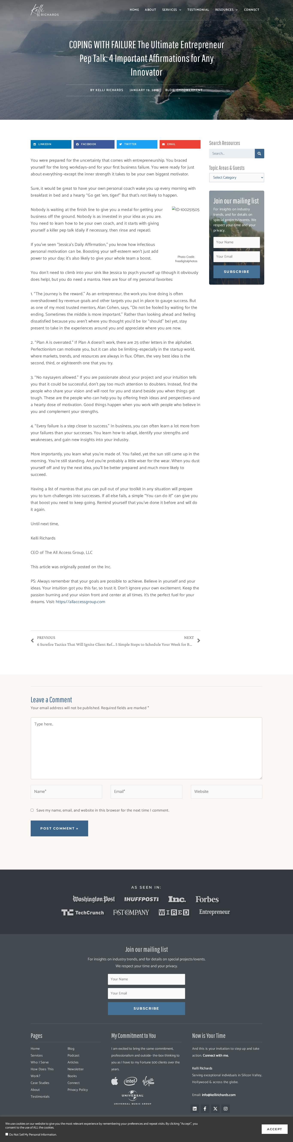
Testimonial (198, 9)
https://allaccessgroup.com (80, 601)
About (150, 9)
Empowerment (190, 90)
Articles (73, 1062)
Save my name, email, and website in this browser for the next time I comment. (102, 810)
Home (134, 9)
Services (169, 9)
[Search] (259, 153)
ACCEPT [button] (274, 1129)
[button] (51, 144)
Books (72, 1076)
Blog (169, 90)
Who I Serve (40, 1062)
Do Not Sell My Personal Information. (33, 1134)
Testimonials (40, 1097)
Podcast (74, 1055)
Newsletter (76, 1069)
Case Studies (40, 1083)
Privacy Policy (78, 1090)
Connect (252, 9)
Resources (224, 9)
